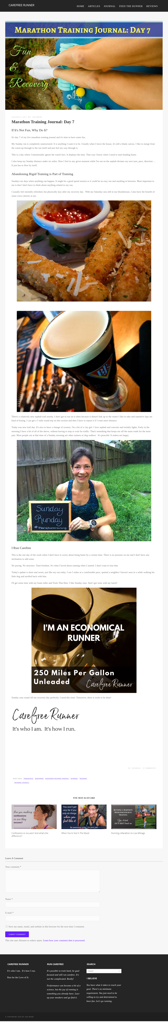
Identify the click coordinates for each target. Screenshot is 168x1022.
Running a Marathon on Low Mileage (128, 833)
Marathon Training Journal (57, 778)
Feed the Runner (131, 6)
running (74, 778)
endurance (28, 778)
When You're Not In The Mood (75, 833)
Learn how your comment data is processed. (64, 940)
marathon (39, 778)
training (83, 778)
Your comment (13, 867)
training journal (21, 783)
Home (80, 6)
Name (9, 899)
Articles (94, 6)
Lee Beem (37, 117)
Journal (110, 6)
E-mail (9, 912)
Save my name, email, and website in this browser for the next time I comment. (47, 926)
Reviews (152, 6)
